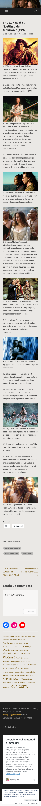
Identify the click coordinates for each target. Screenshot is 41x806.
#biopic (6, 640)
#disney (27, 646)
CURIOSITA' (19, 686)
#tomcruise (15, 682)
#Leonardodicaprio (9, 665)
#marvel (26, 665)
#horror (17, 653)
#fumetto (6, 650)
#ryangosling (29, 675)
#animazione (8, 636)
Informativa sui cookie (17, 796)
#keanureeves (25, 661)
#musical (33, 665)
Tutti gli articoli (11, 727)
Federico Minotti (26, 34)
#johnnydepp (15, 661)
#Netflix (11, 669)
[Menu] (6, 11)
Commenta (30, 611)
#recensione (19, 672)
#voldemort (31, 682)
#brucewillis (21, 639)
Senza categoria (14, 541)
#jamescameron (25, 658)
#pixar (26, 669)
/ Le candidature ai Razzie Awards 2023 (29, 572)
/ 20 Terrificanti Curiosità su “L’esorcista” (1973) (11, 572)
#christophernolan (8, 647)
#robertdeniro (30, 672)
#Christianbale (23, 643)
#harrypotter (8, 653)
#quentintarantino (8, 672)
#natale (5, 669)
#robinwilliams (20, 675)
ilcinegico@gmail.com (12, 715)
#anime (17, 636)
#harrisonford (23, 650)
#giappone (14, 650)
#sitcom (16, 679)
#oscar (19, 668)
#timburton (7, 682)
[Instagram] (14, 625)
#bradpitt (13, 640)
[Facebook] (6, 625)
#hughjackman (25, 653)
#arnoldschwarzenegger (28, 636)
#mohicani (27, 553)
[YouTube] (22, 625)
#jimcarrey (6, 661)
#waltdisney (6, 687)
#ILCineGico (11, 657)
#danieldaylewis (12, 548)
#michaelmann (11, 553)
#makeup (20, 665)
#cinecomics (18, 647)
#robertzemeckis (8, 675)
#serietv (7, 678)
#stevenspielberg (26, 679)
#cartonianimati (10, 643)
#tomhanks (23, 682)
